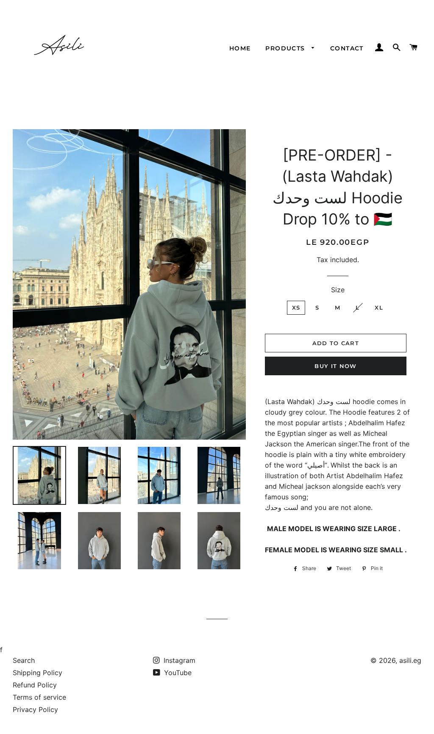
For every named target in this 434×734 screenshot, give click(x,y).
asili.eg (410, 660)
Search (24, 660)
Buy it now (335, 366)
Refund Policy (35, 685)
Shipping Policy (37, 672)
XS (296, 307)
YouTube (177, 672)
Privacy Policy (35, 709)
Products (286, 48)
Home (240, 48)
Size (338, 289)
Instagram (178, 660)
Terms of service (39, 697)
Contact (347, 48)
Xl (379, 307)
